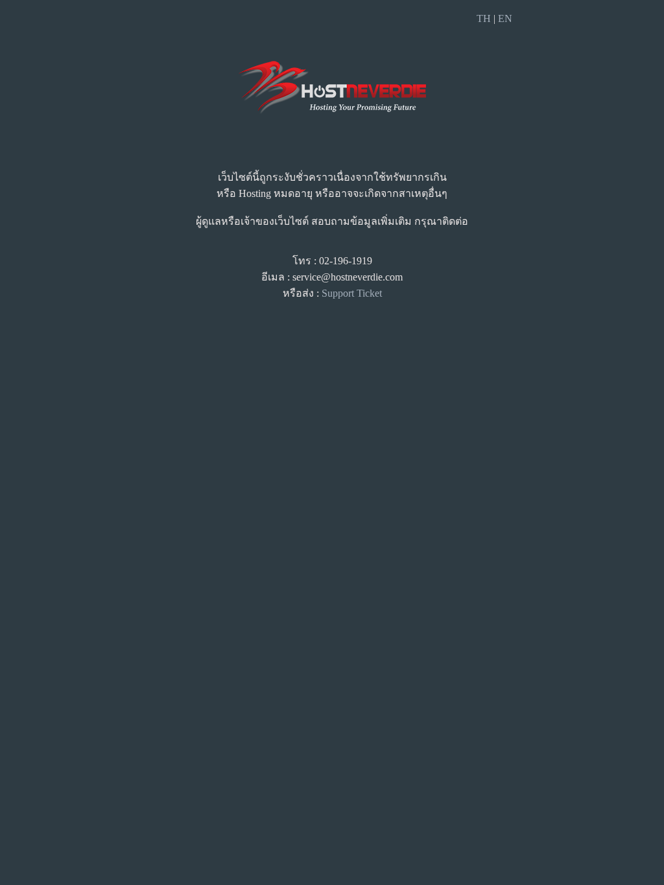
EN (505, 18)
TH (484, 18)
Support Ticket (352, 293)
